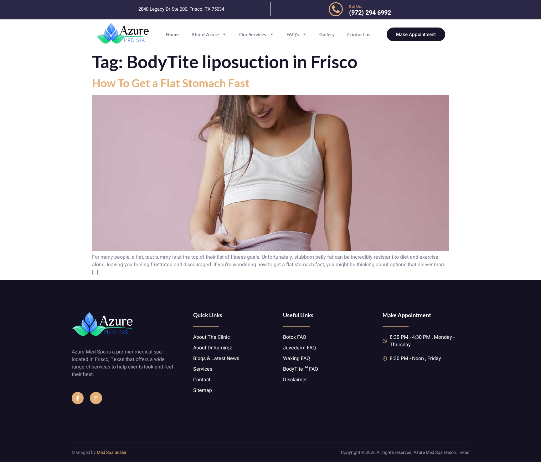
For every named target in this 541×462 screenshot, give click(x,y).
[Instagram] (96, 398)
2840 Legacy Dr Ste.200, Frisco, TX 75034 (181, 9)
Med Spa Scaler (111, 452)
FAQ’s (292, 34)
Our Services (252, 34)
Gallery (327, 34)
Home (172, 34)
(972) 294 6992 (370, 12)
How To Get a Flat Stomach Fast (171, 83)
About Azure (205, 34)
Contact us (358, 34)
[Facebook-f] (78, 398)
